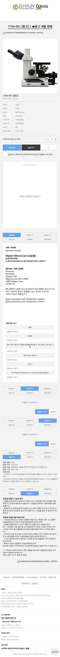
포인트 (5, 127)
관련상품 (47, 239)
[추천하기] (53, 147)
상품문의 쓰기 (42, 444)
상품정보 (12, 235)
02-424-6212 (8, 618)
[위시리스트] (45, 147)
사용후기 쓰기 (42, 412)
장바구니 (50, 4)
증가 (55, 139)
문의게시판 (26, 583)
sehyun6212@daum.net (11, 621)
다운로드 (35, 583)
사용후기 (29, 235)
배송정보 (12, 239)
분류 (56, 4)
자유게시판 (52, 577)
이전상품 (5, 154)
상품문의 (47, 235)
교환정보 (30, 239)
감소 (47, 139)
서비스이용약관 (32, 577)
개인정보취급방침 (18, 577)
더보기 (53, 412)
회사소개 (6, 577)
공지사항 (43, 577)
